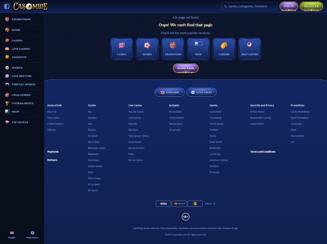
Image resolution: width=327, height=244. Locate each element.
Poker (131, 154)
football (214, 130)
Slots (90, 172)
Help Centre (53, 118)
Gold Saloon (134, 118)
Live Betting (215, 118)
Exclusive (92, 136)
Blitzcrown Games (97, 148)
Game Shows (135, 142)
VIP (292, 142)
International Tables (138, 136)
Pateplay (92, 118)
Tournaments (297, 136)
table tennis (216, 142)
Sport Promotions (299, 118)
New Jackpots (176, 124)
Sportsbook (215, 111)
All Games (93, 190)
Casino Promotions (300, 111)
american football (219, 160)
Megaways (93, 154)
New (90, 124)
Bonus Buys (94, 142)
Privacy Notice (257, 111)
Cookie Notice (257, 124)
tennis (213, 136)
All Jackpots (94, 184)
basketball (215, 148)
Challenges (296, 124)
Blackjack (133, 130)
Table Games (94, 178)
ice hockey (215, 154)
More (208, 203)
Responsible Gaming (260, 118)
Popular (92, 130)
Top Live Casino (136, 111)
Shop (293, 130)
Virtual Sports (216, 124)
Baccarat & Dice (136, 148)
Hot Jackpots (175, 111)
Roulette (132, 124)
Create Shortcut (55, 124)
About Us (51, 111)
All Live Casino (135, 160)
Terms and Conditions (263, 151)
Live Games (94, 160)
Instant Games (95, 166)
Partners (52, 160)
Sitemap (51, 130)
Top (89, 111)
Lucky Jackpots (176, 118)
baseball (214, 166)
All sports (215, 172)
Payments (53, 151)
